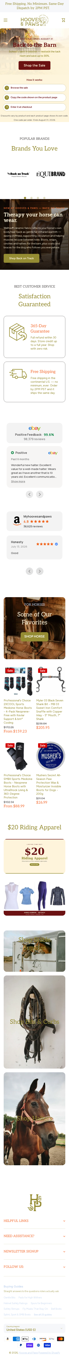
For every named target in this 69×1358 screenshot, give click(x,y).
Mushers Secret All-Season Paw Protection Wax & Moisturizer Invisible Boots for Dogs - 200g (48, 784)
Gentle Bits (9, 1297)
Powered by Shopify (49, 1352)
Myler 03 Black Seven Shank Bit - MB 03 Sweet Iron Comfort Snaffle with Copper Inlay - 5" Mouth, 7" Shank (49, 710)
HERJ (46, 542)
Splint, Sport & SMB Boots (17, 1314)
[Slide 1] (25, 198)
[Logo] (34, 20)
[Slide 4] (44, 198)
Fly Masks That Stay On (35, 1308)
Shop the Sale (34, 65)
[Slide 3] (38, 198)
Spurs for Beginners (41, 1303)
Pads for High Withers (30, 1297)
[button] (63, 20)
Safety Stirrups (11, 1308)
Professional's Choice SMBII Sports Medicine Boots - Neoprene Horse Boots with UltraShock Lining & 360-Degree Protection (18, 786)
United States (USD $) (21, 1330)
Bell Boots (56, 1308)
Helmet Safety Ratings (15, 1303)
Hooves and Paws (28, 1352)
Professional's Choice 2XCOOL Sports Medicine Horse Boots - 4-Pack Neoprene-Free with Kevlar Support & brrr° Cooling (18, 711)
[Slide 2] (31, 198)
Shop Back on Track (21, 258)
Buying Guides (13, 1286)
